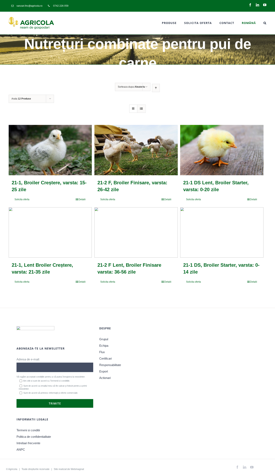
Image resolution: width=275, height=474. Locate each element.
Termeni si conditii (28, 430)
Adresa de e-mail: (28, 359)
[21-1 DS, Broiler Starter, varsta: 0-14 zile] (221, 232)
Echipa (103, 345)
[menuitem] (27, 6)
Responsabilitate (110, 365)
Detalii (82, 199)
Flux (102, 352)
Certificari (105, 358)
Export (103, 371)
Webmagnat (77, 469)
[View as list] (141, 109)
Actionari (105, 378)
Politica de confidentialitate (34, 436)
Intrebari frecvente (28, 443)
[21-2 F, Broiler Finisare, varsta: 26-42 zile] (136, 150)
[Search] (265, 23)
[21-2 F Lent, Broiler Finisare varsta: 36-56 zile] (136, 232)
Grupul (103, 339)
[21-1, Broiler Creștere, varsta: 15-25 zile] (50, 150)
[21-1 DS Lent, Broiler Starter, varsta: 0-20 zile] (221, 150)
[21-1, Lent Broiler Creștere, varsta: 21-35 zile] (50, 232)
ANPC (21, 449)
